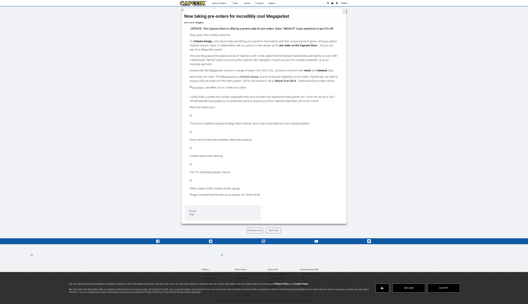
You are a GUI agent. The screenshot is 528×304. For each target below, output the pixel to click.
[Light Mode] (337, 3)
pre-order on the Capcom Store (298, 45)
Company (259, 3)
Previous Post (255, 230)
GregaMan (200, 23)
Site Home (193, 3)
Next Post (273, 230)
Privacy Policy (281, 284)
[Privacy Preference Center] (382, 288)
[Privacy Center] (332, 3)
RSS (316, 269)
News (235, 3)
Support (271, 3)
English (344, 3)
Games (247, 3)
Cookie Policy (301, 284)
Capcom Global (218, 3)
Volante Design (203, 41)
